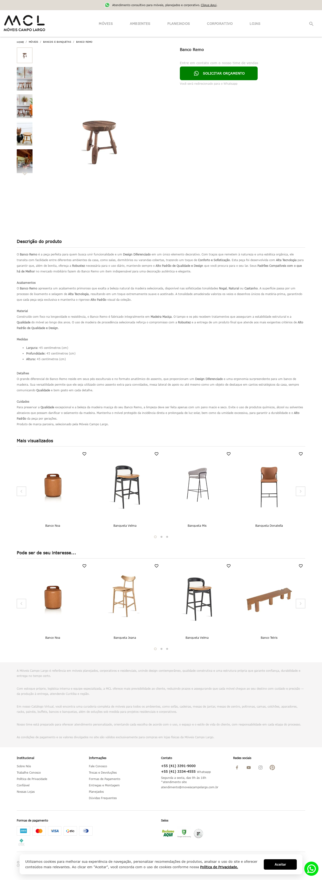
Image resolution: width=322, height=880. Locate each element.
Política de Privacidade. (219, 867)
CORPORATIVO (220, 23)
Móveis (106, 23)
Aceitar (280, 864)
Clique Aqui (208, 5)
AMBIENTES (140, 23)
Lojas (255, 23)
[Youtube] (251, 768)
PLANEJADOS (178, 23)
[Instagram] (262, 768)
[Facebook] (239, 768)
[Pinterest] (274, 768)
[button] (311, 24)
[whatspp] (311, 874)
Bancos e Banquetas (57, 42)
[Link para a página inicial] (20, 42)
